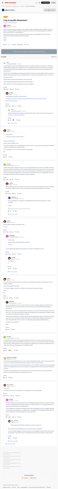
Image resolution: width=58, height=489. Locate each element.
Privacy (18, 487)
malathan (9, 25)
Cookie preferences (24, 487)
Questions (22, 6)
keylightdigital (12, 235)
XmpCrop (7, 149)
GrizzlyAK (9, 164)
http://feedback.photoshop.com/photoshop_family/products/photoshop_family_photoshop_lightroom (26, 98)
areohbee (11, 92)
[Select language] (39, 3)
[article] (29, 76)
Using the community (7, 487)
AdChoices (49, 487)
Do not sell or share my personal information (37, 487)
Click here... (5, 226)
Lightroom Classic (16, 6)
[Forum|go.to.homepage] (10, 3)
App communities (9, 6)
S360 (8, 62)
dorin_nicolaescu (10, 384)
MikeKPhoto (11, 301)
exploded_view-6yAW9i (12, 357)
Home (3, 6)
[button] (2, 3)
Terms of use (14, 487)
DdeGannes (13, 197)
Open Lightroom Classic (50, 10)
